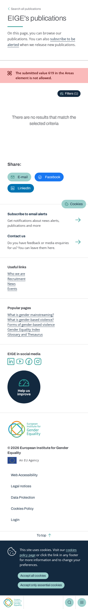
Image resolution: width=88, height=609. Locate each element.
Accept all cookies (33, 575)
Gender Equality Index (23, 329)
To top (41, 535)
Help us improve (24, 392)
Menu (82, 602)
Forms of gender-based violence (31, 324)
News (11, 284)
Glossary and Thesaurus (25, 334)
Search (69, 602)
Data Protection (23, 497)
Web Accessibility (24, 475)
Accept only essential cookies (41, 585)
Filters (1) (71, 93)
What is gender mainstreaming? (30, 315)
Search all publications (26, 8)
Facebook (28, 361)
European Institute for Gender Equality (12, 602)
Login (15, 520)
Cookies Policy (22, 508)
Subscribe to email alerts (27, 214)
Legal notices (21, 486)
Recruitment (16, 279)
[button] (19, 177)
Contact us (16, 236)
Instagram (37, 361)
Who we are (16, 273)
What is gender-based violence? (30, 319)
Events (12, 288)
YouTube (19, 361)
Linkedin (10, 361)
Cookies (76, 204)
